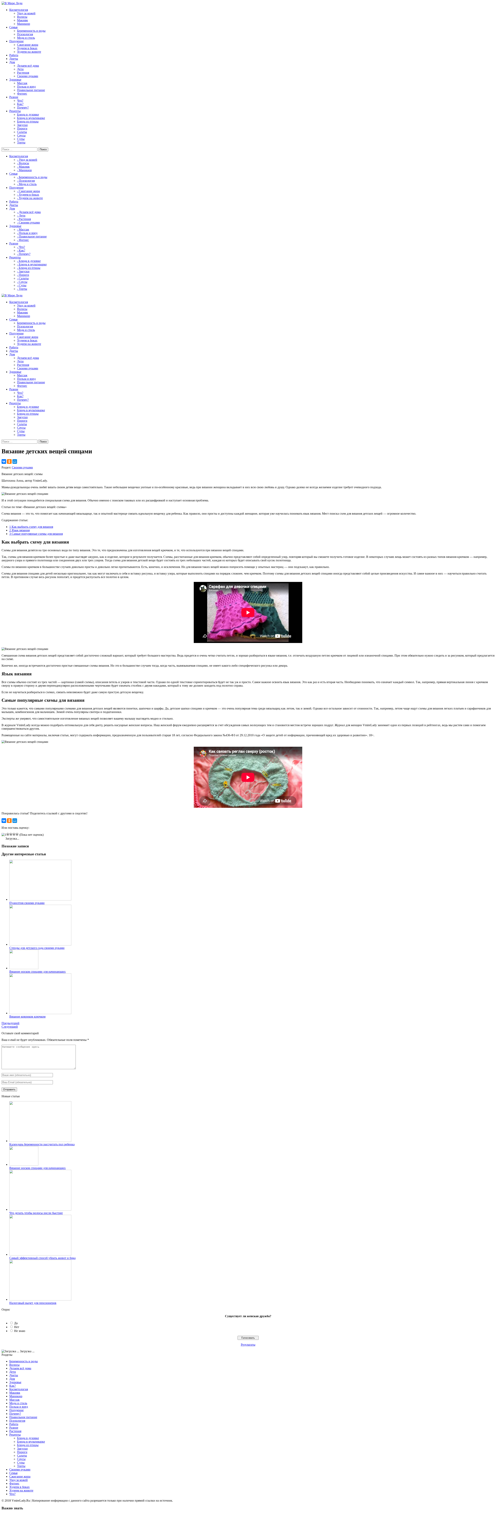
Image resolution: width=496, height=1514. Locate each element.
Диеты (13, 1375)
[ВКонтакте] (4, 461)
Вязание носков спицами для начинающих (37, 1168)
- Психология (26, 180)
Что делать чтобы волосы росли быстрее (36, 1213)
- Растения (24, 219)
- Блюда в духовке (29, 261)
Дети (20, 69)
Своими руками (27, 76)
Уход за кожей (26, 13)
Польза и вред (26, 86)
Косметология (18, 1389)
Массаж (22, 83)
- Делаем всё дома (29, 212)
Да (16, 1323)
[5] (17, 834)
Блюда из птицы (28, 121)
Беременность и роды (31, 30)
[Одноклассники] (9, 461)
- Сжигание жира (28, 191)
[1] (4, 835)
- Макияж (23, 166)
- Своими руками (28, 222)
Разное (13, 1427)
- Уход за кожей (27, 159)
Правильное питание (31, 90)
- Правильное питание (32, 236)
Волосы (22, 16)
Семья (13, 1473)
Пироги (22, 128)
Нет (16, 1327)
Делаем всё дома (28, 65)
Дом (12, 1378)
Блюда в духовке (28, 114)
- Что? (21, 247)
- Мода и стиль (27, 184)
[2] (7, 834)
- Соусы (22, 281)
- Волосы (23, 163)
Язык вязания (19, 530)
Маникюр (23, 23)
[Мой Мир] (14, 461)
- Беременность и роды (32, 177)
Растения (23, 72)
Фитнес (22, 93)
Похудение (16, 1410)
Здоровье (15, 1382)
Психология (25, 34)
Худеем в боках (27, 48)
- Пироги (23, 275)
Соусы (21, 135)
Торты (21, 142)
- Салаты (23, 278)
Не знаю (19, 1331)
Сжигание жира (27, 44)
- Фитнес (23, 240)
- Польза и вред (27, 233)
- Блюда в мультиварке (32, 264)
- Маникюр (24, 170)
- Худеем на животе (30, 198)
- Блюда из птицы (28, 268)
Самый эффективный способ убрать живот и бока (42, 1258)
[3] (10, 834)
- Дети (21, 215)
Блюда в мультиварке (31, 118)
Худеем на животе (29, 51)
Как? (20, 104)
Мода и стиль (26, 37)
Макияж (22, 20)
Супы (21, 139)
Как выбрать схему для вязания (31, 526)
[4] (14, 834)
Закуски (22, 125)
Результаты (248, 1344)
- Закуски (23, 271)
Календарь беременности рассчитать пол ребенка (42, 1144)
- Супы (21, 285)
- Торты (22, 288)
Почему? (23, 107)
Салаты (22, 132)
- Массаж (23, 229)
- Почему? (23, 254)
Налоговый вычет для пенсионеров (32, 1303)
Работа (13, 1424)
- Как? (21, 250)
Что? (20, 100)
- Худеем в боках (28, 194)
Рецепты (15, 1434)
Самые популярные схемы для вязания (36, 533)
